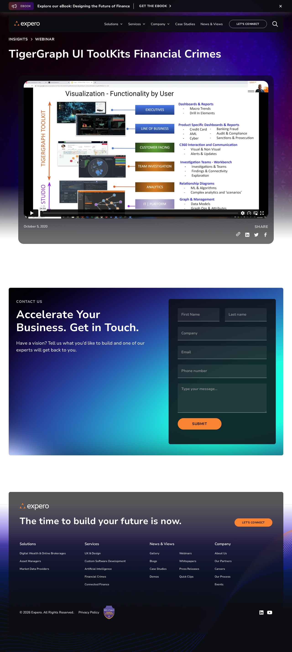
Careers (220, 569)
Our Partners (223, 561)
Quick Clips (186, 576)
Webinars (185, 553)
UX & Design (93, 553)
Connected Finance (97, 584)
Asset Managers (30, 561)
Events (219, 584)
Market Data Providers (34, 569)
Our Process (222, 576)
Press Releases (189, 569)
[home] (27, 24)
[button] (113, 24)
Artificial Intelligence (98, 569)
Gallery (154, 553)
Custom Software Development (105, 561)
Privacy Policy (88, 612)
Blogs (153, 561)
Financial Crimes (95, 576)
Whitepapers (187, 561)
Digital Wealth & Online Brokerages (43, 553)
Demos (154, 576)
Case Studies (158, 569)
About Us (221, 553)
